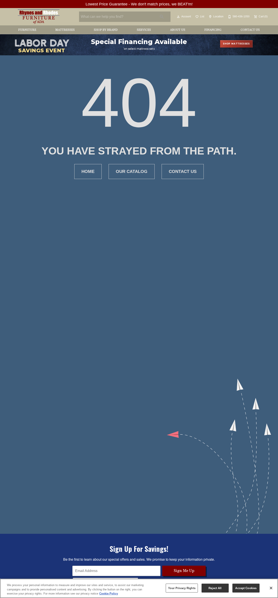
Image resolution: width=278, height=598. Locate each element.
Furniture (27, 30)
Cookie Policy (108, 593)
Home (87, 171)
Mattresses (65, 30)
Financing (213, 30)
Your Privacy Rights (181, 588)
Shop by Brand (106, 30)
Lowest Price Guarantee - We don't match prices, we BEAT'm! (139, 4)
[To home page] (38, 17)
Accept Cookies (245, 588)
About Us (177, 30)
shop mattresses (236, 43)
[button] (178, 16)
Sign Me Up (184, 570)
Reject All (215, 588)
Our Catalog (131, 171)
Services (144, 30)
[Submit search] (162, 17)
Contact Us (250, 30)
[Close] (271, 588)
